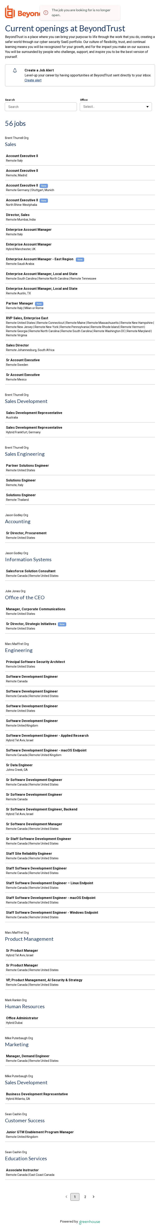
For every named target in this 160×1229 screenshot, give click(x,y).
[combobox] (83, 106)
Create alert (33, 80)
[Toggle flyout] (147, 106)
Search (10, 99)
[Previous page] (66, 1197)
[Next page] (93, 1197)
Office (84, 99)
